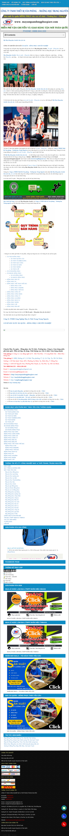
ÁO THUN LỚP (15, 269)
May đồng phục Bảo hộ (12, 499)
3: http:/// (20, 380)
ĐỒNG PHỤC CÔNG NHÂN (14, 294)
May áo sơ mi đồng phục (12, 490)
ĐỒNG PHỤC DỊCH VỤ (13, 300)
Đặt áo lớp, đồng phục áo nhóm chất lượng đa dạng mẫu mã (21, 744)
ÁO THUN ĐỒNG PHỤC (13, 256)
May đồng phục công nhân (12, 496)
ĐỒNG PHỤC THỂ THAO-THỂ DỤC (17, 283)
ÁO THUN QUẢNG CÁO (17, 258)
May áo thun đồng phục (12, 472)
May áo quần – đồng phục (17, 55)
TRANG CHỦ (5, 2)
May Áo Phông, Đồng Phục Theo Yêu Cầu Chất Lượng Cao (21, 742)
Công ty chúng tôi (32, 165)
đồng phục (8, 57)
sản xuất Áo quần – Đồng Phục (25, 152)
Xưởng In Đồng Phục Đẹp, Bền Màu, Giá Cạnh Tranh (19, 746)
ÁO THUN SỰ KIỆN (16, 265)
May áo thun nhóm (10, 484)
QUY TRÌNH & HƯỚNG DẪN (31, 2)
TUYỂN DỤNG (25, 4)
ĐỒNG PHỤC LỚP (12, 304)
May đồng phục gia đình (12, 511)
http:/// (22, 377)
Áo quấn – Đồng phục (53, 48)
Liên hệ (34, 4)
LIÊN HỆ (6, 523)
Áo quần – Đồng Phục (41, 148)
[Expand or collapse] (63, 34)
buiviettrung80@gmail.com (38, 158)
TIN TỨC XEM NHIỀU (10, 519)
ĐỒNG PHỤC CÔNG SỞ (13, 292)
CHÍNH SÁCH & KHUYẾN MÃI (10, 4)
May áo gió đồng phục (11, 486)
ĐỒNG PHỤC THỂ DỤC (17, 290)
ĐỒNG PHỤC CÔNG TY (13, 296)
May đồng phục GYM (11, 513)
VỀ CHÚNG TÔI (15, 2)
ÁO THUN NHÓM (15, 267)
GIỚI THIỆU (7, 466)
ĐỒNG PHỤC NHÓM (13, 302)
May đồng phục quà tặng (12, 492)
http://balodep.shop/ (15, 382)
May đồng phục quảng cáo (12, 494)
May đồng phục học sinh (12, 501)
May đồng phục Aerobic (12, 507)
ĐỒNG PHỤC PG (11, 281)
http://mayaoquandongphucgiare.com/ (24, 374)
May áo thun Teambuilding (12, 480)
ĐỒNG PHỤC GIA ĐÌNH (13, 298)
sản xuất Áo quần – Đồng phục (32, 100)
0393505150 (10, 797)
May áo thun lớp (10, 482)
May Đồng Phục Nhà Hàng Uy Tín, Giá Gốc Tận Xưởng (19, 738)
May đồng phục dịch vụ (12, 505)
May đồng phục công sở (12, 509)
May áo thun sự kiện (11, 478)
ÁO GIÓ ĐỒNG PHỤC (17, 275)
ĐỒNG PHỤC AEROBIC (17, 287)
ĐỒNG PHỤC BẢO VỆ (13, 279)
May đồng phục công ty (12, 497)
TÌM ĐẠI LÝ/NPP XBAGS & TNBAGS (14, 517)
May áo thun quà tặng (11, 474)
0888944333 (8, 799)
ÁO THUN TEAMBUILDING (18, 260)
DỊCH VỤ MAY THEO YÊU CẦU (50, 2)
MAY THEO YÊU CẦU (10, 470)
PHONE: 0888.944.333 (34, 31)
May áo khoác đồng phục (12, 488)
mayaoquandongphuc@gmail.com (21, 369)
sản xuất (13, 174)
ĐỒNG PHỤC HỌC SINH (11, 431)
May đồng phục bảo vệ (11, 503)
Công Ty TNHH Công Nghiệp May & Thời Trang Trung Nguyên (26, 319)
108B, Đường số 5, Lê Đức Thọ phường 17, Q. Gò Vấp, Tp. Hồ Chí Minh (37, 358)
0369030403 (10, 795)
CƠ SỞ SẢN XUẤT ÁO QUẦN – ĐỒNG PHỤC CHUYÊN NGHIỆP (27, 323)
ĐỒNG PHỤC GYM (16, 285)
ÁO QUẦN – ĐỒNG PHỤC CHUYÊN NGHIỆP (35, 45)
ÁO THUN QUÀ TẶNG (17, 263)
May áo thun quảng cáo (12, 476)
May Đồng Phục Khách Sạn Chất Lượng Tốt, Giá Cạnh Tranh (21, 740)
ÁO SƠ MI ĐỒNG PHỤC (13, 271)
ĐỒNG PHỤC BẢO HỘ (13, 306)
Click (43, 391)
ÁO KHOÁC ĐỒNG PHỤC (14, 273)
